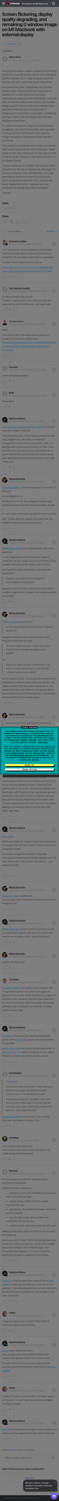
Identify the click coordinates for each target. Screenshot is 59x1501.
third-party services (22, 755)
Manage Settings (29, 769)
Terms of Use (38, 753)
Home (13, 3)
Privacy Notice (17, 753)
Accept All (29, 765)
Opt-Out (35, 760)
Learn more (43, 742)
